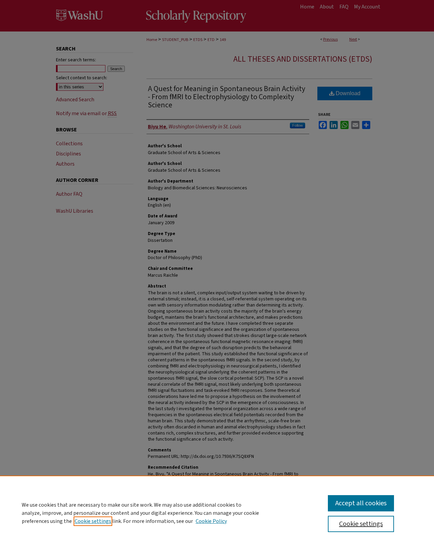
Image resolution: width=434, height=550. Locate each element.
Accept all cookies (361, 503)
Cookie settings (93, 521)
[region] (217, 512)
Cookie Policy (211, 521)
